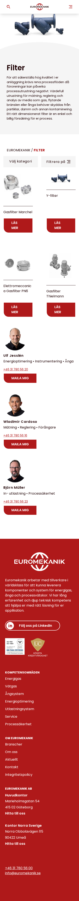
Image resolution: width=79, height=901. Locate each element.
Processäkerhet (18, 724)
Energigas (13, 678)
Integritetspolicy (18, 774)
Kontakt (11, 767)
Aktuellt (11, 759)
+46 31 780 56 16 (15, 435)
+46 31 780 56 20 (15, 369)
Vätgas (11, 686)
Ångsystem (14, 693)
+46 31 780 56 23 (15, 501)
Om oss (11, 751)
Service (11, 716)
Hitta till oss (15, 813)
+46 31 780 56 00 (19, 868)
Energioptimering (19, 701)
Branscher (13, 744)
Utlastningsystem (19, 709)
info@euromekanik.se (23, 873)
